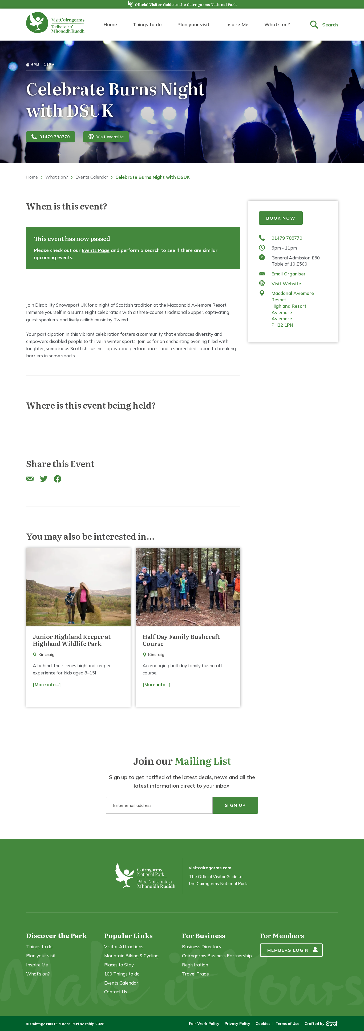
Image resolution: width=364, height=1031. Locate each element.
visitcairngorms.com (210, 867)
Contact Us (115, 991)
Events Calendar (91, 177)
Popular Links (128, 935)
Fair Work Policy (204, 1023)
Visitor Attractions (123, 946)
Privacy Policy (237, 1023)
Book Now (281, 218)
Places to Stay (119, 964)
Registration (195, 964)
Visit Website (110, 136)
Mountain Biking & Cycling (131, 955)
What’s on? (277, 24)
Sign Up (235, 805)
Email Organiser (289, 273)
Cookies (263, 1023)
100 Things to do (122, 974)
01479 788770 (54, 136)
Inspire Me (236, 24)
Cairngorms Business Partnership (217, 955)
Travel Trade (195, 974)
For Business (203, 935)
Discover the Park (56, 935)
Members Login (288, 950)
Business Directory (201, 946)
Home (110, 24)
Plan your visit (193, 24)
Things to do (147, 24)
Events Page (96, 250)
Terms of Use (287, 1023)
